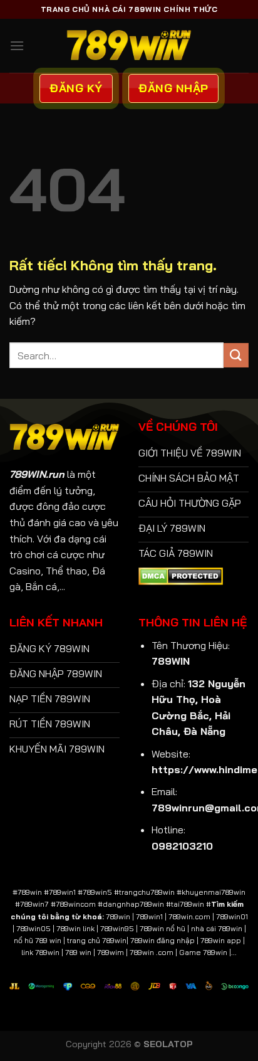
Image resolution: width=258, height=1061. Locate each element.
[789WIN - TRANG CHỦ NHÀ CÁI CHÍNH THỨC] (129, 45)
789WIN (171, 661)
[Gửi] (236, 355)
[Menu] (16, 45)
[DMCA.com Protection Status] (180, 575)
